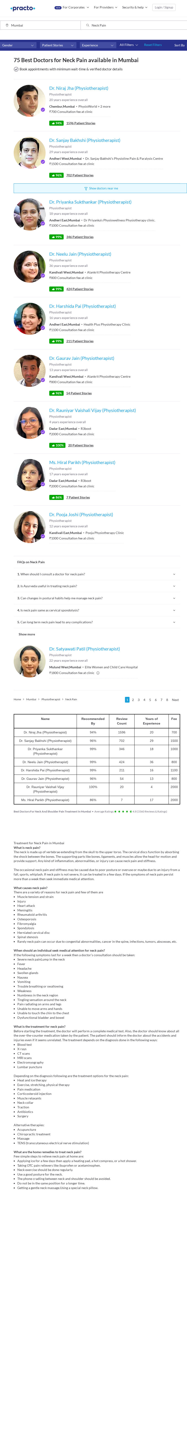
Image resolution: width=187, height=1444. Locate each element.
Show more (27, 634)
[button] (18, 45)
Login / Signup (164, 7)
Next (175, 700)
